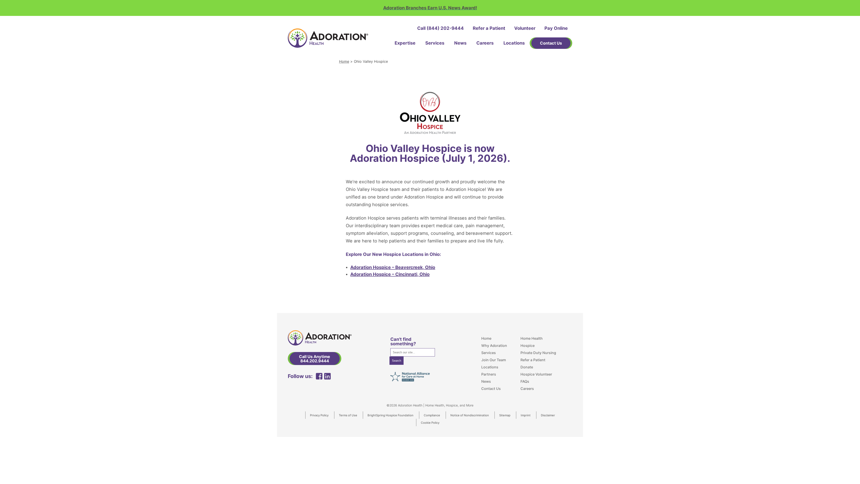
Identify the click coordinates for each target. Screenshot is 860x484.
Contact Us (491, 388)
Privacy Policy (319, 415)
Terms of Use (348, 415)
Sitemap (504, 415)
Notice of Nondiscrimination (469, 415)
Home (344, 61)
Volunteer (524, 28)
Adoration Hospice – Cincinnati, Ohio (390, 274)
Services (434, 43)
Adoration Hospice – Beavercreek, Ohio (392, 267)
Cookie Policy (430, 422)
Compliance (432, 415)
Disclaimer (548, 415)
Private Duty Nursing (538, 352)
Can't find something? (403, 341)
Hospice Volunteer (536, 374)
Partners (488, 374)
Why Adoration (494, 345)
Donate (526, 367)
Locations (514, 43)
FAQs (524, 381)
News (460, 43)
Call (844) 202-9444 (440, 28)
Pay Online (556, 28)
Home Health (531, 338)
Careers (485, 43)
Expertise (405, 43)
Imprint (526, 415)
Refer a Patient (489, 28)
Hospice (527, 345)
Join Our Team (493, 360)
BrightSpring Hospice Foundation (390, 415)
